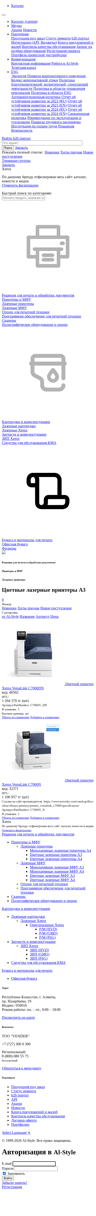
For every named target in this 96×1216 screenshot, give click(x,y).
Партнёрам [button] (20, 34)
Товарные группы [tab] (16, 161)
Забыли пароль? (14, 1183)
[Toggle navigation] (4, 15)
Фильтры (9, 548)
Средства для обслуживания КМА (38, 963)
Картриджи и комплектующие (26, 909)
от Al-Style (10, 616)
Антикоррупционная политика (36, 97)
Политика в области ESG (51, 93)
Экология (18, 76)
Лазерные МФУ (33, 863)
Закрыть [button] (21, 148)
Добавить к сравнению (44, 717)
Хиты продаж (71, 152)
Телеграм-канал (23, 68)
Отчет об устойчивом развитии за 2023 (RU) (43, 99)
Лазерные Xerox (33, 921)
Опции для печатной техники (44, 884)
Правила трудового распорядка (56, 122)
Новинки (52, 152)
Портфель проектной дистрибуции (39, 55)
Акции (16, 30)
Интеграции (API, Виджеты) (34, 42)
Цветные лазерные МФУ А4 (52, 880)
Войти (7, 138)
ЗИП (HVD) (39, 950)
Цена (54, 616)
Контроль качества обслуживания (48, 47)
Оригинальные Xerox (47, 925)
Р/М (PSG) (47, 937)
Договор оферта (24, 1120)
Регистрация (12, 1187)
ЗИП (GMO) (39, 954)
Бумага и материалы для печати (27, 970)
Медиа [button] (16, 26)
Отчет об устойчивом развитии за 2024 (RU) (46, 107)
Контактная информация (31, 63)
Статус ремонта (58, 38)
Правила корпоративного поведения (56, 76)
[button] (8, 165)
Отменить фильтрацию (20, 185)
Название (27, 616)
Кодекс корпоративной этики (34, 80)
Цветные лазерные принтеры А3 (56, 855)
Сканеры (18, 897)
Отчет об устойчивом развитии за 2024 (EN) (46, 111)
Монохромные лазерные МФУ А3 (57, 867)
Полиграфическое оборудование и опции (44, 901)
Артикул (42, 616)
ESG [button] (14, 72)
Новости (30, 30)
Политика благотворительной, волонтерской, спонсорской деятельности (49, 84)
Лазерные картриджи (28, 917)
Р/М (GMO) (48, 933)
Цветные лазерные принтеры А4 (56, 859)
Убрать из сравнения (15, 717)
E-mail (7, 1164)
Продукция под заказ (28, 38)
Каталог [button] (17, 6)
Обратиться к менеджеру (21, 1068)
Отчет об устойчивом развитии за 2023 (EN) (46, 103)
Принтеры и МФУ (25, 842)
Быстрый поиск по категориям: (27, 193)
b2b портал (80, 38)
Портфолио (20, 1124)
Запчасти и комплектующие (33, 942)
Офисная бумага (24, 978)
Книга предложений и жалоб (34, 1112)
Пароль (8, 1168)
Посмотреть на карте (18, 1017)
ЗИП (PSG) (39, 958)
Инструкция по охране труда (34, 126)
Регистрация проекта (63, 51)
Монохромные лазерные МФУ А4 (57, 871)
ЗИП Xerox (29, 946)
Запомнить (16, 1174)
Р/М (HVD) (48, 929)
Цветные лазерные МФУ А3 (52, 876)
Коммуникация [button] (23, 59)
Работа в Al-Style (64, 63)
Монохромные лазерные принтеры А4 (60, 850)
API (14, 1099)
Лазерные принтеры (37, 846)
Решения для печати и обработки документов (38, 834)
